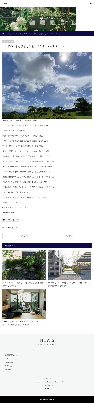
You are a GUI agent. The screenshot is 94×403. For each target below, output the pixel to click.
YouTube (47, 382)
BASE (47, 388)
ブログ (16, 228)
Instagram (35, 382)
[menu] (90, 3)
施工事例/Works (11, 355)
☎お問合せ (8, 366)
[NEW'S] (43, 3)
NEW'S (47, 340)
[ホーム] (3, 32)
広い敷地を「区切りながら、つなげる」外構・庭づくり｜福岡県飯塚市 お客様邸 (69, 284)
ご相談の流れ (9, 362)
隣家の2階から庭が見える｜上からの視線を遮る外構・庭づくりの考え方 (23, 284)
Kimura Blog (8, 41)
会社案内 (8, 369)
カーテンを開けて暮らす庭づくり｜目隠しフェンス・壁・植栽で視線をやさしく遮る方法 (23, 323)
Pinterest (59, 382)
